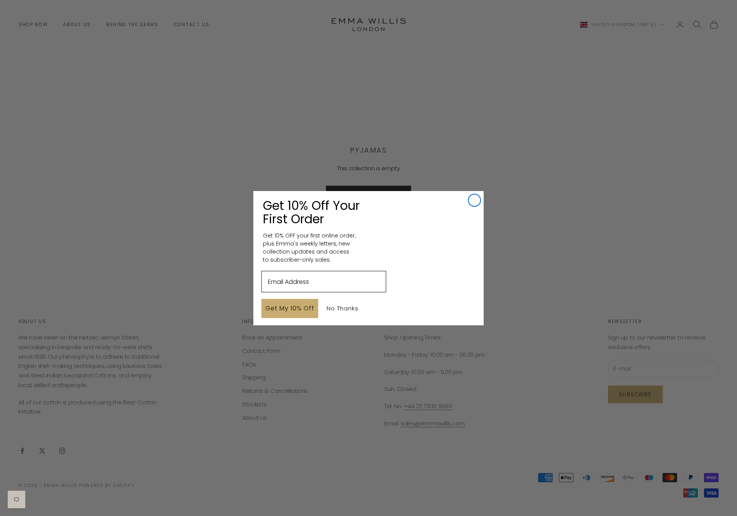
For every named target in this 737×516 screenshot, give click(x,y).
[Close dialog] (474, 200)
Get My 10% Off (289, 308)
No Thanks (343, 308)
